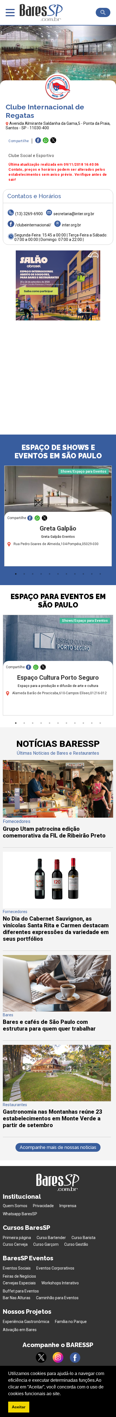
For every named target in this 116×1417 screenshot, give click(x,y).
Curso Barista (83, 1237)
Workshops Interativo (60, 1283)
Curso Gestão (76, 1244)
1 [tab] (16, 574)
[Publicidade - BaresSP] (58, 285)
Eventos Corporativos (55, 1268)
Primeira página (17, 1237)
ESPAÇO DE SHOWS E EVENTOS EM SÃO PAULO (58, 451)
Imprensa (67, 1205)
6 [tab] (58, 574)
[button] (63, 1394)
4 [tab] (41, 574)
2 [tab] (24, 574)
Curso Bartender (51, 1237)
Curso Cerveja (15, 1244)
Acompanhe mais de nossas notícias (58, 1147)
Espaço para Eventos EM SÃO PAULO (58, 600)
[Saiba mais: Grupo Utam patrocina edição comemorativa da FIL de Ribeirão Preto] (58, 816)
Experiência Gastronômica (26, 1321)
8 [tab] (75, 574)
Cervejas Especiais (19, 1283)
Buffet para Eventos (21, 1291)
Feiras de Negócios (19, 1276)
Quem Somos (15, 1205)
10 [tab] (92, 574)
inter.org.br (71, 225)
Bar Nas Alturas (16, 1298)
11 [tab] (100, 574)
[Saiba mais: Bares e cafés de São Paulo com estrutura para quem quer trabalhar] (57, 1010)
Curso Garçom (46, 1244)
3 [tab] (32, 574)
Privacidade (43, 1205)
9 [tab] (83, 574)
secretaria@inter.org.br (73, 214)
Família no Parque (71, 1321)
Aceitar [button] (18, 1407)
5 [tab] (49, 574)
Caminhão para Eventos (57, 1298)
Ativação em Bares (20, 1329)
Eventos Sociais (17, 1268)
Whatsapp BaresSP (20, 1214)
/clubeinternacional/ (33, 225)
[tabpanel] (58, 517)
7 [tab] (66, 574)
